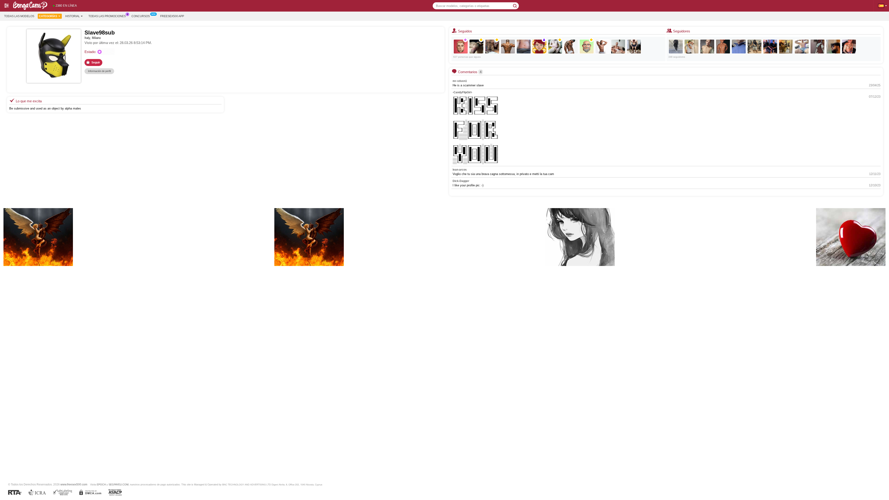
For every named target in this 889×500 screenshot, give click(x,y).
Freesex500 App (172, 16)
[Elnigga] (849, 46)
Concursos (140, 16)
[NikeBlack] (602, 46)
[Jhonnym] (675, 46)
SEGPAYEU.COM (118, 484)
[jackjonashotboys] (691, 46)
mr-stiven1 (460, 81)
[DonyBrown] (707, 46)
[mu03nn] (539, 46)
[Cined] (555, 46)
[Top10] (738, 46)
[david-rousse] (786, 46)
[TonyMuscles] (633, 46)
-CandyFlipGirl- (462, 92)
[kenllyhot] (618, 46)
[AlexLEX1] (460, 46)
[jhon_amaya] (570, 46)
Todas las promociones (107, 16)
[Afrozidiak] (492, 46)
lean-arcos (460, 169)
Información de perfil (99, 71)
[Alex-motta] (817, 46)
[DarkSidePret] (508, 46)
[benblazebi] (754, 46)
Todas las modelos (19, 16)
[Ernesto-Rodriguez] (833, 46)
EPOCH (101, 484)
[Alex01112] (476, 46)
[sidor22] (523, 46)
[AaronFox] (723, 46)
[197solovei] (586, 46)
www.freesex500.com (73, 484)
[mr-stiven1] (770, 46)
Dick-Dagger (461, 181)
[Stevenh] (801, 46)
